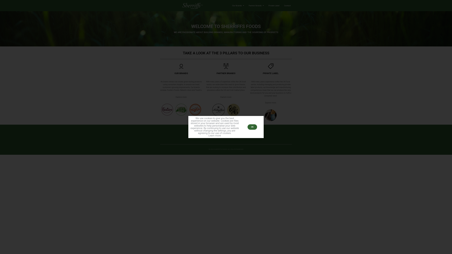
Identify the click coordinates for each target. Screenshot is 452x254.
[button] (252, 127)
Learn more (214, 135)
